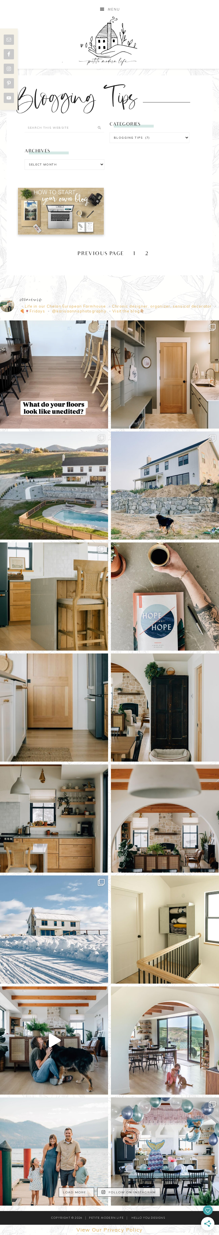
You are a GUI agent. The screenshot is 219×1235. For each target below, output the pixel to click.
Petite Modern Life (109, 41)
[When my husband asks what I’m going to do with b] (54, 1040)
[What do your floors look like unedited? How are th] (54, 374)
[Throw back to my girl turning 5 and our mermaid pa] (165, 1151)
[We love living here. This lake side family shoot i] (54, 1151)
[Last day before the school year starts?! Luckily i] (165, 1040)
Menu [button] (114, 9)
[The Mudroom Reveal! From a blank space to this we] (165, 374)
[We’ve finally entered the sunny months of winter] (54, 929)
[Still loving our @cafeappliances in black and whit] (54, 707)
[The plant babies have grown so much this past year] (165, 818)
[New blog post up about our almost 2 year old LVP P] (54, 596)
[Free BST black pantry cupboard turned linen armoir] (165, 929)
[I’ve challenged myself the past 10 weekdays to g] (165, 596)
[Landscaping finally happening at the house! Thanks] (165, 485)
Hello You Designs (148, 1218)
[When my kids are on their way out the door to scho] (165, 707)
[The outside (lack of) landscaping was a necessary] (54, 485)
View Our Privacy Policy (109, 1229)
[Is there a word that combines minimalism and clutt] (54, 818)
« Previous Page (97, 254)
